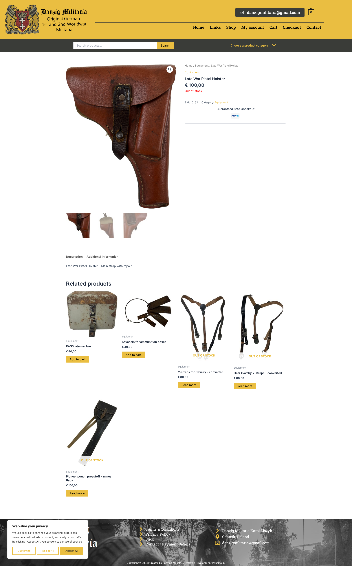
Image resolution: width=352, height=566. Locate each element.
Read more (189, 385)
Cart (273, 27)
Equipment (202, 65)
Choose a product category (249, 45)
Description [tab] (74, 256)
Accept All (71, 550)
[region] (47, 539)
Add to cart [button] (77, 359)
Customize (24, 550)
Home (198, 27)
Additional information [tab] (102, 256)
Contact (314, 27)
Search (165, 45)
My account (252, 27)
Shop (231, 27)
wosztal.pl (219, 563)
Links (215, 27)
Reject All (48, 550)
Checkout (292, 27)
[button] (169, 69)
